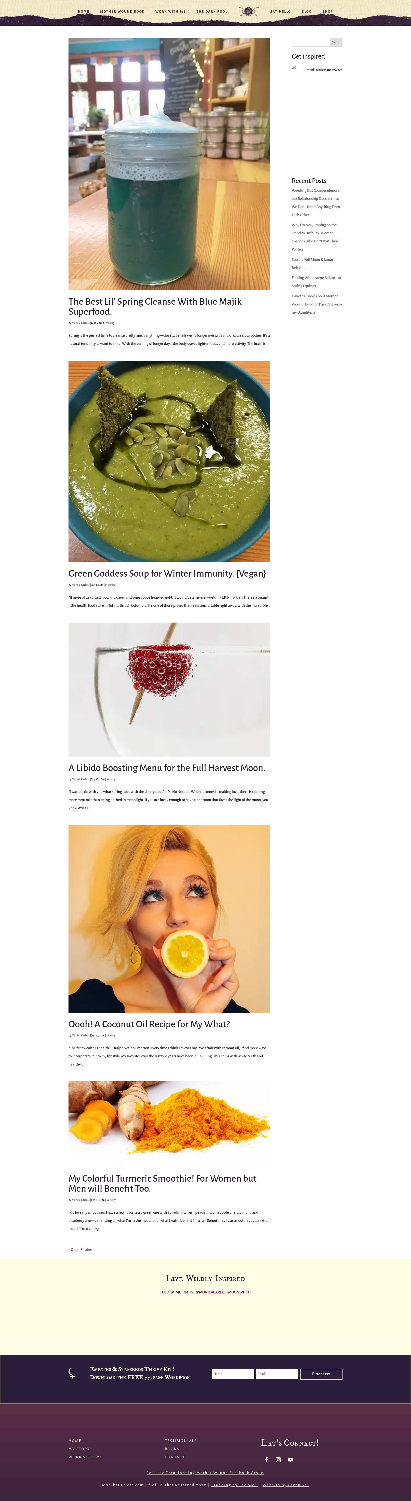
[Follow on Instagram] (278, 1460)
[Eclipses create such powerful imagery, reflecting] (240, 1321)
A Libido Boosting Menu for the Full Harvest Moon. (166, 768)
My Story (79, 1448)
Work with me (85, 1457)
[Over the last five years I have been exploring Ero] (317, 124)
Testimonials (181, 1440)
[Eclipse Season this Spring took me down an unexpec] (308, 1321)
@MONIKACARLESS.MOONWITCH (223, 1292)
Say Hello (280, 12)
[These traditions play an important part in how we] (317, 153)
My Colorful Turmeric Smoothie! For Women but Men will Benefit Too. (162, 1184)
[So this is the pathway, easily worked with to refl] (317, 95)
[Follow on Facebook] (266, 1460)
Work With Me (170, 12)
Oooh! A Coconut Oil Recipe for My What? (149, 1024)
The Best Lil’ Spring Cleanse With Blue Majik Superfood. (155, 307)
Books (172, 1448)
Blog (307, 12)
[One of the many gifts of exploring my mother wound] (376, 1321)
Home (83, 12)
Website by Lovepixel (286, 1485)
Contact (175, 1457)
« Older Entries (80, 1249)
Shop (328, 12)
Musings (110, 323)
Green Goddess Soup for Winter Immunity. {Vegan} (167, 574)
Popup (205, 1395)
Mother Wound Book (122, 12)
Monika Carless (80, 323)
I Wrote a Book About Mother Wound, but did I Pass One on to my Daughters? (317, 304)
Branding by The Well (234, 1485)
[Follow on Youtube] (290, 1460)
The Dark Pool (212, 12)
